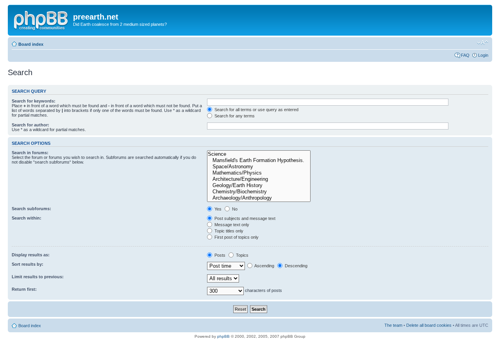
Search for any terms (234, 115)
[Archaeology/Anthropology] (258, 198)
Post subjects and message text (244, 218)
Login (483, 55)
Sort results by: (27, 264)
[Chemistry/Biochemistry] (258, 192)
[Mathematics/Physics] (258, 173)
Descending (295, 265)
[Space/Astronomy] (258, 167)
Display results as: (31, 254)
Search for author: (30, 124)
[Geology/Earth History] (258, 185)
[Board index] (41, 19)
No (234, 209)
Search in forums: (30, 152)
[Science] (258, 154)
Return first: (24, 289)
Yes (217, 209)
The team (393, 325)
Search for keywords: (33, 101)
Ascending (264, 265)
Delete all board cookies (429, 325)
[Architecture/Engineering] (258, 179)
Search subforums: (31, 208)
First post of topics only (236, 237)
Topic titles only (228, 231)
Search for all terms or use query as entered (255, 109)
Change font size (482, 42)
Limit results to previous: (38, 276)
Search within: (26, 218)
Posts (219, 255)
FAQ (465, 55)
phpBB (223, 336)
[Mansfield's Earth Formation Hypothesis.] (258, 160)
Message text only (231, 224)
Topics (241, 255)
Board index (30, 44)
